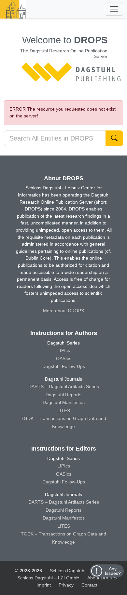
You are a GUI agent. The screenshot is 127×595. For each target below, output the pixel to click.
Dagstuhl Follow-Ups (63, 366)
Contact (89, 585)
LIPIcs (63, 350)
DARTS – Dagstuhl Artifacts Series (63, 386)
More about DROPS (63, 310)
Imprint (43, 585)
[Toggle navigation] (114, 9)
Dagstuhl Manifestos (64, 402)
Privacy (66, 585)
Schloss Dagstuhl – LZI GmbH (81, 570)
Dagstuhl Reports (63, 394)
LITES (63, 410)
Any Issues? (113, 571)
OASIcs (63, 358)
